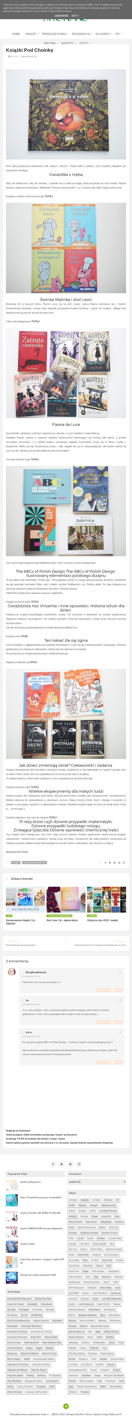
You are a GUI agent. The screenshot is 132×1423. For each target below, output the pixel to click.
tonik (51, 1386)
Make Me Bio (104, 1304)
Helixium (118, 1277)
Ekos (85, 1260)
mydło (27, 1359)
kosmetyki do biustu (17, 1331)
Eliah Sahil (107, 1260)
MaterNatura (94, 1309)
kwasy (29, 1348)
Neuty (90, 1337)
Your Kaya (110, 1381)
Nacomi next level (100, 1326)
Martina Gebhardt (77, 1309)
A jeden (96, 1200)
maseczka (12, 1353)
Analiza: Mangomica (30, 1182)
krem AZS (36, 1337)
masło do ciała (49, 1353)
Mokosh (72, 1320)
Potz (105, 1348)
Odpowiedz (103, 990)
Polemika (94, 1348)
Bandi (71, 1227)
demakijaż (33, 1304)
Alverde (82, 1211)
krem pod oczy (14, 1348)
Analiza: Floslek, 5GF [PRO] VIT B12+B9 (40, 1213)
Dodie (71, 1255)
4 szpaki (73, 1200)
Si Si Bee (73, 1364)
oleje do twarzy (38, 1370)
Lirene (95, 1298)
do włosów (36, 1315)
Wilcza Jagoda (86, 1381)
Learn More (61, 16)
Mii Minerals (109, 1309)
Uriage (97, 1375)
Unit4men (86, 1375)
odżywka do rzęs (41, 1364)
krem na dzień (31, 1342)
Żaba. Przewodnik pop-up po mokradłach (40, 1197)
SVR (94, 1359)
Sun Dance (86, 1364)
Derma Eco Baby (114, 1249)
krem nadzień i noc (51, 1342)
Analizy (31, 34)
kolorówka (57, 1320)
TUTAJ (35, 601)
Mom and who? (87, 1320)
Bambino (119, 1222)
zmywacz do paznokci (36, 1392)
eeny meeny (116, 1386)
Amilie (92, 1211)
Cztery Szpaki (99, 1244)
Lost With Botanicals (111, 1298)
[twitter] (61, 1164)
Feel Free (87, 1266)
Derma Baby (96, 1249)
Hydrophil (92, 1287)
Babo (117, 1216)
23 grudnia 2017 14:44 (31, 1036)
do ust (24, 1315)
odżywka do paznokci (18, 1364)
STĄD (24, 636)
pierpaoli (85, 1392)
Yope (99, 1381)
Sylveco (111, 1364)
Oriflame (86, 1342)
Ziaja (71, 1386)
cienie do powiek (15, 1304)
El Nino (95, 1260)
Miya (102, 1315)
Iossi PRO (73, 1293)
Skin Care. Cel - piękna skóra (62, 920)
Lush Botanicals (86, 1304)
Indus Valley (106, 1287)
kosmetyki (12, 1326)
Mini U (72, 1315)
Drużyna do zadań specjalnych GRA (38, 1275)
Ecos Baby (74, 1260)
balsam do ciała (43, 1298)
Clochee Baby (115, 1238)
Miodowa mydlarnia (87, 1315)
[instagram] (79, 1164)
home (16, 34)
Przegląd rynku (54, 34)
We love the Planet (113, 1375)
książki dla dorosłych (35, 863)
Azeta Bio (106, 1216)
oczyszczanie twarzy (44, 1359)
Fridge (85, 1271)
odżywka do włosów (17, 1370)
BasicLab (113, 1227)
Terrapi (93, 1370)
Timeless (105, 1370)
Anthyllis (73, 1216)
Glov (88, 1277)
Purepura (92, 1353)
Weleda (72, 1381)
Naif (90, 1331)
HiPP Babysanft (76, 1287)
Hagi (96, 1277)
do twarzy (12, 1315)
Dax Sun (73, 1249)
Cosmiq (72, 1244)
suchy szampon (25, 1386)
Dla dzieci (103, 34)
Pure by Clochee (77, 1353)
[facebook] (53, 1164)
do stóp (50, 1309)
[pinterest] (70, 1164)
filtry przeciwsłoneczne (18, 1320)
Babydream (106, 1222)
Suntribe (99, 1364)
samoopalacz (52, 1381)
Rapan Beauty (107, 1353)
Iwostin (85, 1293)
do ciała (11, 1309)
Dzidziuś (97, 1255)
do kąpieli (24, 1309)
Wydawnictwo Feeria (17, 851)
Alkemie (82, 1205)
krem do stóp (14, 1342)
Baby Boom (91, 1222)
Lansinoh (73, 1298)
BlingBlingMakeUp (36, 972)
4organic (85, 1200)
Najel (98, 1331)
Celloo (90, 1238)
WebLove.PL (115, 1414)
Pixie (121, 1342)
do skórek (37, 1309)
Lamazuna (115, 1293)
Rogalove (83, 1359)
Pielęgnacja (81, 34)
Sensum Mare (117, 1359)
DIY (117, 34)
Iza (27, 1000)
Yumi (121, 1381)
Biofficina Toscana (89, 1233)
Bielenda (73, 1233)
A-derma (108, 1200)
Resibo (72, 1359)
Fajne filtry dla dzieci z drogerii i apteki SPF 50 (42, 1261)
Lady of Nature (100, 1293)
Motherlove (115, 1320)
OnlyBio (109, 1337)
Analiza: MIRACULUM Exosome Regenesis (41, 1228)
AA (117, 1200)
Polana (83, 1348)
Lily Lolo (85, 1298)
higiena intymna (41, 1320)
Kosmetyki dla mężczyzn (19, 1298)
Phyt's (112, 1342)
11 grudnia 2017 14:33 (30, 976)
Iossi (117, 1287)
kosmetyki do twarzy (41, 1331)
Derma (84, 1249)
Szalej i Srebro (27, 1244)
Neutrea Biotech (76, 1337)
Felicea (99, 1266)
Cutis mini (84, 1244)
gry (9, 916)
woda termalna (14, 1392)
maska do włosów (29, 1353)
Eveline (119, 1260)
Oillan (99, 1337)
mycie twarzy (13, 1359)
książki (16, 863)
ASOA (72, 1205)
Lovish (72, 1304)
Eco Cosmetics (111, 1255)
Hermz (107, 1282)
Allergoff (94, 1205)
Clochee (101, 1238)
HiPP (115, 1282)
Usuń (118, 990)
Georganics (113, 1271)
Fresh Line (74, 1271)
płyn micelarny (14, 1381)
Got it (75, 16)
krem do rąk (51, 1337)
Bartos (102, 1227)
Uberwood (73, 1375)
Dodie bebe (83, 1255)
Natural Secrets (111, 1331)
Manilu (117, 1304)
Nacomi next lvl (76, 1331)
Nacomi (83, 1326)
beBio (103, 1386)
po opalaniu (55, 1375)
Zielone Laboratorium (87, 1386)
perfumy (41, 1375)
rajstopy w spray (33, 1381)
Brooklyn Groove (109, 1233)
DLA (112, 1244)
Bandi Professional (86, 1227)
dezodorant (46, 1304)
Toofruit (116, 1370)
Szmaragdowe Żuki (78, 1370)
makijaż (49, 1348)
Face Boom (74, 1266)
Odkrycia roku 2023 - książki (102, 920)
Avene (95, 1216)
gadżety (67, 43)
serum (10, 1386)
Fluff (109, 1266)
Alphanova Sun (109, 1205)
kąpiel (39, 1348)
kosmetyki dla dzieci (31, 1326)
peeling (30, 1375)
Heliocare (106, 1277)
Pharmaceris (99, 1342)
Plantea (72, 1348)
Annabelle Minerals (108, 1211)
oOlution (73, 1392)
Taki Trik (49, 43)
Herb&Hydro (74, 1282)
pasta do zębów (15, 1375)
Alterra (72, 1211)
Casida (80, 1238)
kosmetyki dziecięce (17, 1337)
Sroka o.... (46, 1414)
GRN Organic (98, 1271)
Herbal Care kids (92, 1282)
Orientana (73, 1342)
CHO (71, 1238)
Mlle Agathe (114, 1315)
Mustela (72, 1326)
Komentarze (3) (30, 56)
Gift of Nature (75, 1277)
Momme (102, 1320)
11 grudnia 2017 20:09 (30, 1004)
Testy (83, 43)
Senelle (103, 1359)
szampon (41, 1386)
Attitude (84, 1216)
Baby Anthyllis (75, 1222)
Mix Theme (86, 1414)
